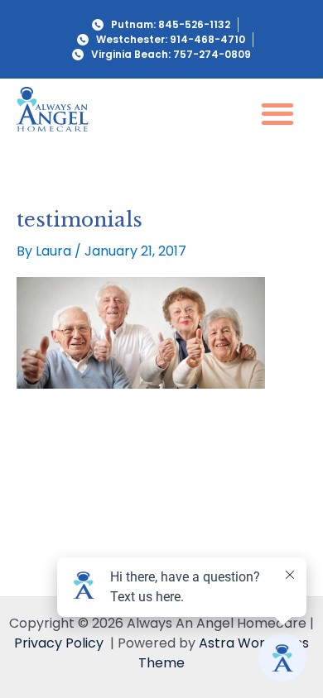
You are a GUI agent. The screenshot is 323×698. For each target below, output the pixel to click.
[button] (278, 113)
